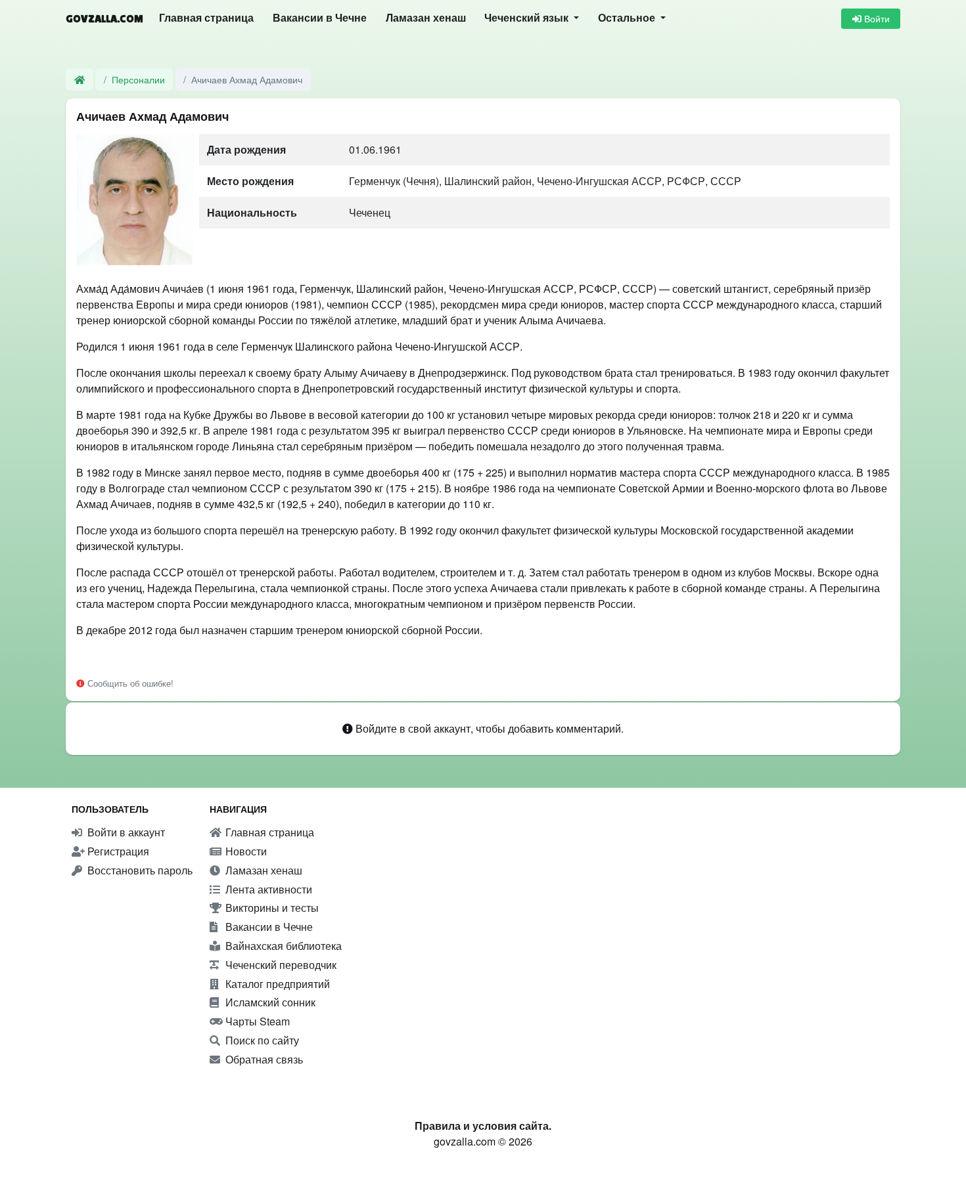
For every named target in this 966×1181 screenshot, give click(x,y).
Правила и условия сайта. (483, 1125)
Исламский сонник (269, 1002)
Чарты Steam (256, 1021)
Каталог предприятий (276, 983)
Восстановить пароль (139, 870)
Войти (876, 18)
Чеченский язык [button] (527, 18)
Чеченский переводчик (279, 964)
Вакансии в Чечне (320, 18)
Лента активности (267, 889)
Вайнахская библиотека (282, 945)
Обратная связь (263, 1059)
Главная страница (206, 18)
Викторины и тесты (271, 907)
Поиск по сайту (261, 1040)
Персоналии (138, 79)
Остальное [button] (628, 18)
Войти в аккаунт (125, 832)
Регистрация (117, 851)
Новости (245, 851)
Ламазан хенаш (426, 18)
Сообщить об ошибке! (129, 683)
